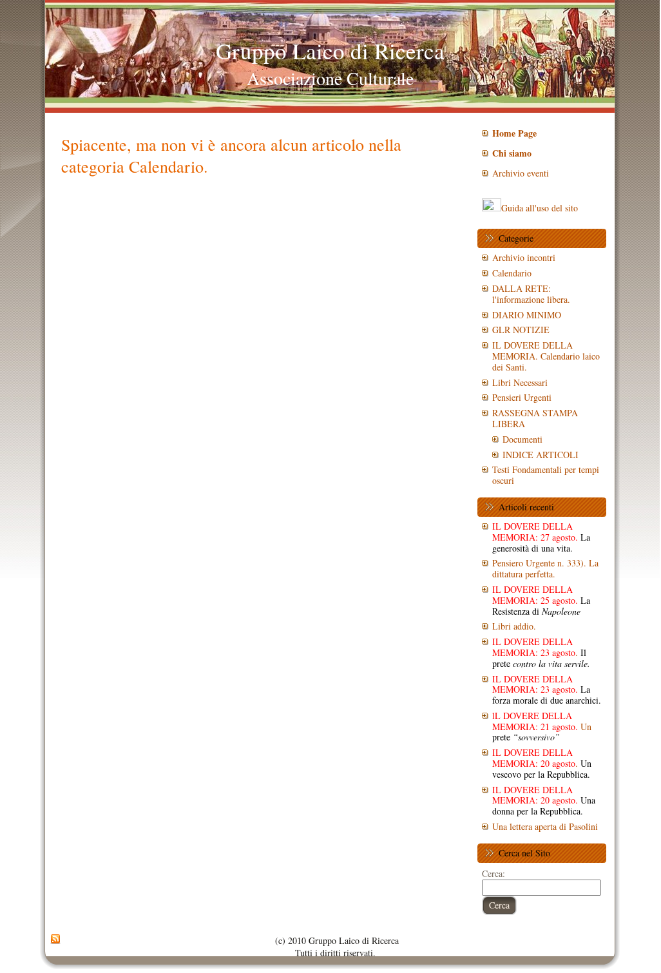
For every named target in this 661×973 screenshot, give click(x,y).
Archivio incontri (523, 257)
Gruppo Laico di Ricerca (330, 50)
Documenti (522, 439)
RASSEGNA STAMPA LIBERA (535, 418)
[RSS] (55, 939)
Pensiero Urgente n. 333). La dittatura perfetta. (545, 568)
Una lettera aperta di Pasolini (545, 826)
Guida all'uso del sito (539, 208)
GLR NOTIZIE (521, 329)
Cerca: (493, 873)
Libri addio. (514, 626)
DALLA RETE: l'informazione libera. (531, 293)
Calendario (512, 273)
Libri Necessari (520, 382)
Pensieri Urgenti (521, 397)
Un (541, 726)
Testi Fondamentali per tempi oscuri (545, 474)
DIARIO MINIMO (526, 315)
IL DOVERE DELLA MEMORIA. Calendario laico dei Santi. (546, 356)
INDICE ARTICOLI (541, 454)
